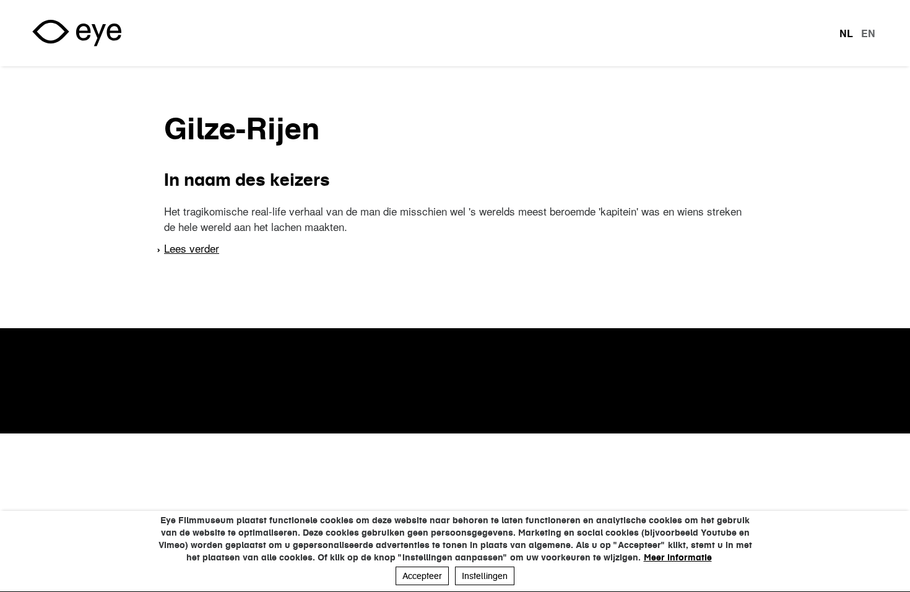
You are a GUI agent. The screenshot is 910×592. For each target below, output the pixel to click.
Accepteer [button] (422, 575)
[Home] (76, 33)
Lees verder (191, 248)
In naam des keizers (247, 179)
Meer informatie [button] (678, 557)
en (868, 33)
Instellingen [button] (485, 575)
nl (846, 33)
